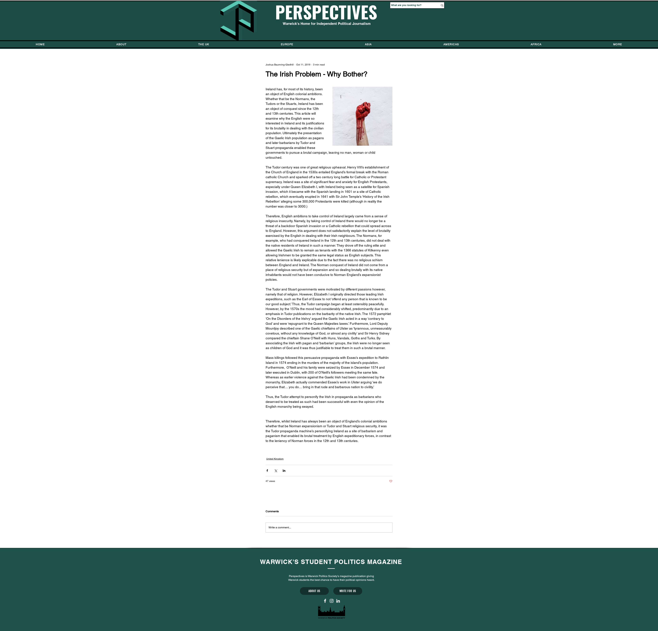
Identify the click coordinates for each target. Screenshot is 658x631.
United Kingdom (275, 458)
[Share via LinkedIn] (284, 470)
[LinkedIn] (338, 600)
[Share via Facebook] (267, 470)
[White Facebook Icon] (325, 600)
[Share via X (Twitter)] (275, 470)
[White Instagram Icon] (331, 600)
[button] (617, 44)
